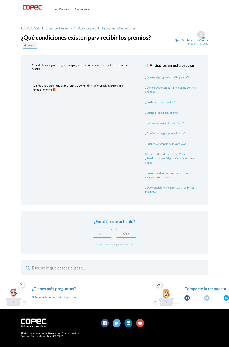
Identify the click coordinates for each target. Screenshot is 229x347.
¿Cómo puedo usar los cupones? (164, 123)
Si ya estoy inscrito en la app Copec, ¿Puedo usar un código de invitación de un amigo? (170, 158)
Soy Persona (62, 8)
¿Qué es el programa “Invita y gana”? (167, 77)
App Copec (87, 28)
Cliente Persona (59, 28)
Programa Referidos (118, 28)
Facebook (187, 298)
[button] (102, 233)
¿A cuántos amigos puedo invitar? (165, 133)
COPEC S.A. (30, 28)
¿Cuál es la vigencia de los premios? (166, 144)
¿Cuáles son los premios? (160, 102)
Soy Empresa (82, 8)
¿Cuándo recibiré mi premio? (162, 112)
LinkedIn (226, 298)
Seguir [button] (31, 45)
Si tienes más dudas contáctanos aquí (54, 297)
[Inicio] (32, 8)
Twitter (207, 298)
